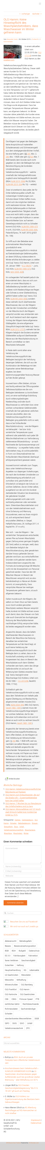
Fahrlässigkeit (19, 955)
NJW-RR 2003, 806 (29, 229)
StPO (7, 1023)
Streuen (35, 823)
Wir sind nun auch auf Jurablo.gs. (24, 926)
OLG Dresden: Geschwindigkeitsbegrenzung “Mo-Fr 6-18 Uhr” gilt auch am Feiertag (21, 1088)
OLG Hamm (24, 989)
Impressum (35, 1120)
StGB (37, 1018)
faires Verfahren (11, 960)
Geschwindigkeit (28, 960)
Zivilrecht (35, 39)
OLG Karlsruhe (11, 994)
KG (25, 970)
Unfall (21, 826)
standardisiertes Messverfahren (18, 1018)
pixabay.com (9, 60)
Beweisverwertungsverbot (25, 946)
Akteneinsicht (10, 941)
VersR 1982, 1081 (13, 708)
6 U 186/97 (27, 265)
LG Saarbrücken (11, 975)
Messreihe (9, 980)
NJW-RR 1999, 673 (30, 226)
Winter (26, 833)
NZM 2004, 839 (17, 705)
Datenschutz (34, 950)
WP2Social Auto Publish (13, 1143)
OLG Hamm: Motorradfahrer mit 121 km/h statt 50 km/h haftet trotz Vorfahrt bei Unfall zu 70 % (23, 812)
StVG (14, 1023)
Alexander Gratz (12, 39)
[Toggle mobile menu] (40, 3)
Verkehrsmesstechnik (14, 1028)
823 (31, 156)
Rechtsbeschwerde (31, 1004)
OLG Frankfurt (11, 989)
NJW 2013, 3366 (18, 181)
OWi (6, 999)
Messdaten (26, 975)
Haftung (20, 965)
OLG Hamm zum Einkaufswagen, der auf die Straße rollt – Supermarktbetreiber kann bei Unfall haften (22, 797)
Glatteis (17, 820)
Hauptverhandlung (13, 970)
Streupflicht (8, 826)
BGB (7, 950)
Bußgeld (22, 950)
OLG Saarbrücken (27, 994)
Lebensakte (34, 970)
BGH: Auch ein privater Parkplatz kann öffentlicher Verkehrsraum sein (22, 1060)
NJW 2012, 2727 (18, 329)
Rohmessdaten (11, 1008)
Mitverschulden (11, 984)
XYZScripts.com (34, 1143)
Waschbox (8, 833)
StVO (22, 1023)
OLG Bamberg (27, 984)
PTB (37, 999)
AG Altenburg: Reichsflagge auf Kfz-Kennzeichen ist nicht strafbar (20, 1110)
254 (13, 741)
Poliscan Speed (26, 999)
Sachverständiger (28, 1008)
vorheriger (25, 13)
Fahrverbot (33, 955)
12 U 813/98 (23, 681)
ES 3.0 (7, 955)
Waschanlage (30, 830)
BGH (14, 950)
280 (7, 156)
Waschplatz (17, 833)
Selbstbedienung (24, 823)
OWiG (14, 999)
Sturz (16, 826)
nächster (35, 13)
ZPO (28, 1028)
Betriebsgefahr (25, 941)
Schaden (13, 823)
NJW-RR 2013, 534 (14, 184)
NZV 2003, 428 (17, 272)
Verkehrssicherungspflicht (13, 830)
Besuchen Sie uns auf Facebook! (24, 921)
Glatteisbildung (27, 820)
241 (29, 153)
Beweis (8, 946)
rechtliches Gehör (12, 1004)
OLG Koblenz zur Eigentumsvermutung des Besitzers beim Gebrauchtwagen (22, 1099)
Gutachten (9, 965)
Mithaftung (21, 980)
